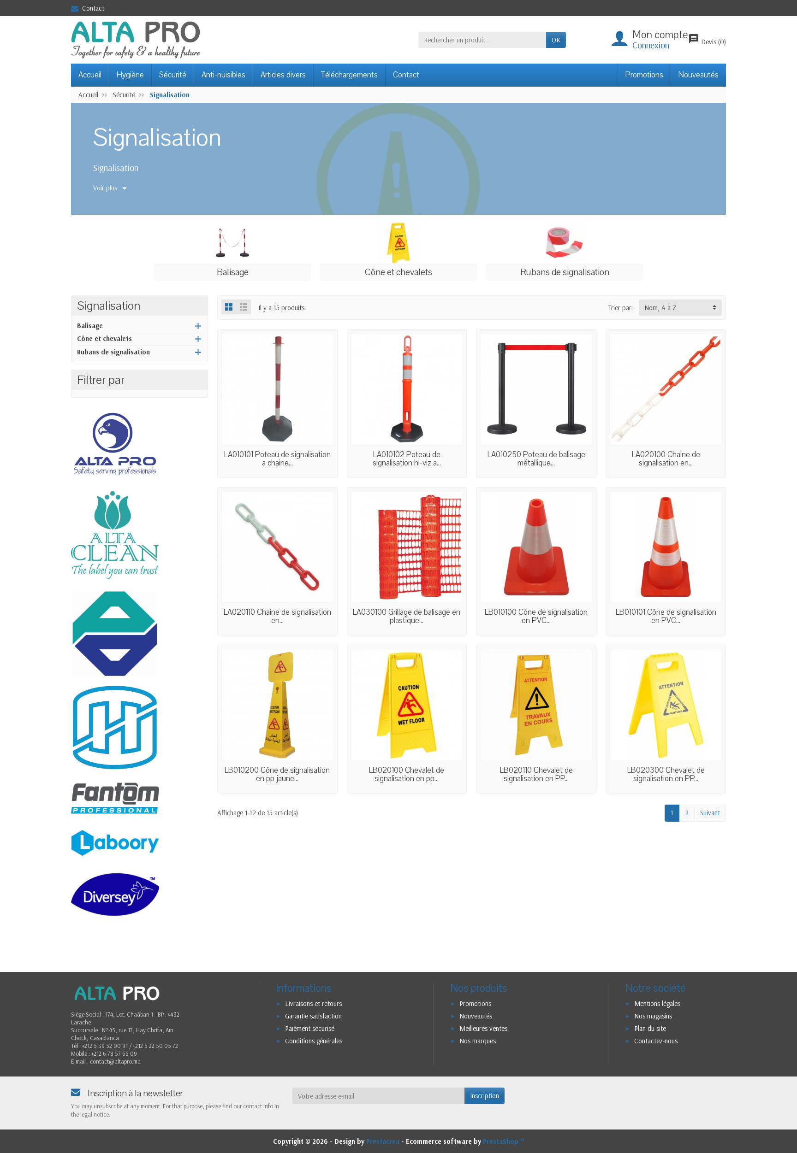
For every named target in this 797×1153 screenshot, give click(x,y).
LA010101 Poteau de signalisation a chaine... (277, 458)
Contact (93, 8)
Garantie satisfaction (313, 1016)
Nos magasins (653, 1016)
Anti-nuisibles (223, 75)
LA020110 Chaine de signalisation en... (277, 616)
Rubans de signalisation (113, 351)
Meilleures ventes (483, 1028)
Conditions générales (313, 1040)
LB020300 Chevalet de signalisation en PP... (666, 774)
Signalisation (108, 306)
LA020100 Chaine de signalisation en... (666, 458)
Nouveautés (698, 75)
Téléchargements (349, 75)
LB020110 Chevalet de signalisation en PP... (536, 774)
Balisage (90, 325)
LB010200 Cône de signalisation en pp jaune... (277, 774)
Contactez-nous (656, 1040)
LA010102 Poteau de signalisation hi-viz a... (407, 458)
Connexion (650, 45)
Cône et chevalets (104, 338)
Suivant (710, 812)
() (707, 41)
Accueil (89, 75)
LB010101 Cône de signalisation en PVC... (666, 616)
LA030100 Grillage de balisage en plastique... (406, 616)
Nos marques (477, 1040)
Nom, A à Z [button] (660, 307)
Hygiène (130, 75)
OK (556, 39)
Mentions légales (657, 1003)
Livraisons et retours (313, 1003)
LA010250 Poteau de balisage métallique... (536, 458)
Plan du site (650, 1028)
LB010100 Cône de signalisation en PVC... (536, 616)
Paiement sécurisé (309, 1028)
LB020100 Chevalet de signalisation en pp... (406, 774)
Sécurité (172, 75)
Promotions (644, 75)
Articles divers (283, 75)
